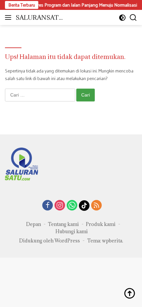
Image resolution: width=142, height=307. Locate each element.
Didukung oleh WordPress (49, 240)
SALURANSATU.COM (40, 18)
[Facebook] (47, 205)
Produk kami (101, 224)
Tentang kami (63, 224)
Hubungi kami (71, 231)
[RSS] (96, 205)
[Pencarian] (133, 17)
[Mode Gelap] (122, 17)
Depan (33, 224)
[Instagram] (59, 205)
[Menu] (9, 17)
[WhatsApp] (72, 205)
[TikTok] (84, 205)
